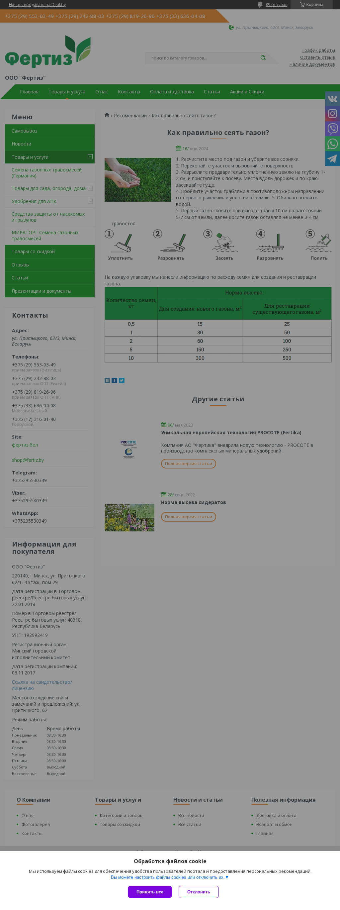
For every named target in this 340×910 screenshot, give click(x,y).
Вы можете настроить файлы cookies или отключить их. (168, 877)
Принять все (149, 891)
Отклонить (198, 891)
